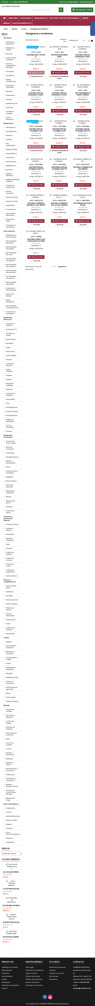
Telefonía (9, 838)
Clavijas (9, 359)
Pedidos (52, 970)
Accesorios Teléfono (10, 324)
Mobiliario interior (9, 764)
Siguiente (63, 266)
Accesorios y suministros (11, 226)
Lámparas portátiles (10, 384)
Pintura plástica (11, 604)
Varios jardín (11, 697)
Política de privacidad (33, 979)
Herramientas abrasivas (11, 242)
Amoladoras (10, 127)
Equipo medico (11, 820)
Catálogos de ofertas (10, 967)
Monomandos (11, 481)
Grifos (8, 467)
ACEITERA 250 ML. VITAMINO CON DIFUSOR (36, 131)
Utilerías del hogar (10, 799)
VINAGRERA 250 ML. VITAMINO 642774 (59, 168)
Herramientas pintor (11, 587)
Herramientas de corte (11, 254)
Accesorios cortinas (10, 710)
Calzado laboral (12, 524)
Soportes (9, 107)
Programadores (12, 411)
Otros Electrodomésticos (13, 833)
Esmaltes (9, 596)
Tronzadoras (11, 209)
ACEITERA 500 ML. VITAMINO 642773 (36, 168)
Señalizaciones (11, 103)
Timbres (9, 431)
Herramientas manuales (11, 647)
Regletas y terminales (10, 420)
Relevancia (77, 40)
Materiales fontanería (8, 436)
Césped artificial (12, 701)
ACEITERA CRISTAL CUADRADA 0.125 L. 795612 (83, 57)
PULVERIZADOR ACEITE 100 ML (83, 204)
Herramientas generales (11, 283)
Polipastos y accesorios (10, 186)
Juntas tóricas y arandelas (12, 472)
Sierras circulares (9, 192)
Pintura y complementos (10, 581)
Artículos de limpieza (10, 728)
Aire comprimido (10, 144)
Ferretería (13, 18)
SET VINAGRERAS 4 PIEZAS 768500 (82, 94)
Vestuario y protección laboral (64, 18)
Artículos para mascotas (11, 734)
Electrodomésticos (22, 23)
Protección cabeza (10, 559)
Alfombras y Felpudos (10, 716)
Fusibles (9, 375)
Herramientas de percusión (11, 271)
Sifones (8, 497)
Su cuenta (54, 961)
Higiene (9, 824)
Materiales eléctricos (8, 319)
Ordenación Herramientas (11, 289)
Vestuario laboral (9, 529)
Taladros (9, 135)
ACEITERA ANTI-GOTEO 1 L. (36, 56)
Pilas (7, 403)
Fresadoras (10, 157)
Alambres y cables (10, 49)
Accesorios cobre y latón (11, 442)
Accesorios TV (11, 329)
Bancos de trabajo (10, 295)
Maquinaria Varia (10, 220)
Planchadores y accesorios (12, 770)
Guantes (9, 548)
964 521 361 (23, 2)
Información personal (57, 967)
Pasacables (10, 399)
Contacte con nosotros (34, 985)
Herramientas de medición (11, 265)
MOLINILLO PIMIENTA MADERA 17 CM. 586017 (36, 204)
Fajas (8, 544)
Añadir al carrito (36, 73)
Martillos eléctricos (9, 175)
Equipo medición (9, 370)
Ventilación (10, 842)
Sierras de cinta (12, 201)
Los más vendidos (11, 859)
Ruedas (9, 99)
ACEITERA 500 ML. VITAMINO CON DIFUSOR (59, 131)
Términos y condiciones (34, 970)
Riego (8, 693)
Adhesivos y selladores (10, 43)
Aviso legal (29, 967)
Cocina (8, 749)
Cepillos (9, 139)
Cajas (8, 347)
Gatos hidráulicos (10, 301)
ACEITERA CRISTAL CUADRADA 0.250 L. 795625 (36, 95)
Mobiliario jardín (12, 677)
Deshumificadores (13, 816)
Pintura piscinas (12, 600)
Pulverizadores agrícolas (11, 688)
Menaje (6, 23)
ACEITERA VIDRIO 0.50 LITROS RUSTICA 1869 (36, 240)
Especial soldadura (10, 539)
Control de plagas (10, 722)
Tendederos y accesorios (11, 780)
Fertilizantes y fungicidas (11, 668)
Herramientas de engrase (11, 260)
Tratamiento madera (10, 629)
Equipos (9, 642)
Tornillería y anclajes (10, 112)
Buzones (9, 54)
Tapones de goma (10, 502)
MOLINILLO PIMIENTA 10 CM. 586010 (82, 168)
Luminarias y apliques (10, 394)
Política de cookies (32, 976)
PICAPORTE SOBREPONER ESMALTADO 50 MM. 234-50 (12, 937)
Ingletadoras (11, 165)
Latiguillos (9, 477)
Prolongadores (11, 415)
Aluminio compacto (10, 448)
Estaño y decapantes (10, 462)
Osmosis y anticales (10, 486)
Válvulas (9, 507)
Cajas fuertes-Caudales (11, 59)
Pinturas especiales (10, 615)
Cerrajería (10, 71)
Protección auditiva (10, 553)
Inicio (4, 34)
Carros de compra (10, 744)
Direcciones (53, 976)
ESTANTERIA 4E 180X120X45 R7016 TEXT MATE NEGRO (12, 905)
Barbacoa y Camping (10, 653)
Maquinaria (26, 18)
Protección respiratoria (10, 571)
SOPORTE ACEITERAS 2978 (59, 56)
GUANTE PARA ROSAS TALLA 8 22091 (12, 922)
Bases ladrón (11, 339)
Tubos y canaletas (10, 426)
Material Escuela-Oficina (12, 785)
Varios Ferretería (9, 118)
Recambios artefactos (10, 492)
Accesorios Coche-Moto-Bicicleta (11, 792)
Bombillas (9, 343)
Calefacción (10, 808)
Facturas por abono (56, 973)
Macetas (9, 673)
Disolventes (10, 634)
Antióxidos (10, 592)
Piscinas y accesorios (10, 682)
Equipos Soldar (11, 149)
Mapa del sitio (7, 970)
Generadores (11, 161)
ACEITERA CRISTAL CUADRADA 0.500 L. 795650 (59, 95)
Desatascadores (12, 457)
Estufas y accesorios (10, 754)
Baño (8, 739)
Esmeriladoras (11, 153)
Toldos (8, 663)
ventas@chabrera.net (82, 988)
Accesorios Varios (10, 334)
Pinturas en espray (10, 609)
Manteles (9, 759)
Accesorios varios (10, 512)
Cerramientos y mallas (12, 658)
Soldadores (10, 205)
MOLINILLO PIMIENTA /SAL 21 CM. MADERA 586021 (59, 205)
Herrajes (9, 91)
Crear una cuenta (86, 2)
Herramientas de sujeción (11, 277)
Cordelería (10, 75)
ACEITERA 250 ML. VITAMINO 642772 (82, 130)
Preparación (10, 620)
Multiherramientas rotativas (13, 180)
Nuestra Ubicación (32, 982)
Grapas (9, 379)
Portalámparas (11, 407)
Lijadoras (9, 170)
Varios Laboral (11, 576)
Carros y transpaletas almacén (11, 65)
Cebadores (10, 351)
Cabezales (10, 453)
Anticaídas (10, 534)
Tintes (8, 624)
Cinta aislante (11, 355)
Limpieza (9, 828)
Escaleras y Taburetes (10, 86)
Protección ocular (10, 565)
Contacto (5, 2)
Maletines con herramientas (11, 236)
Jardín (85, 18)
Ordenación (10, 95)
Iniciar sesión (73, 2)
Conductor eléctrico (10, 364)
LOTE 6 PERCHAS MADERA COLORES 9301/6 (12, 889)
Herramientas (40, 18)
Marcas (6, 848)
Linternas (9, 389)
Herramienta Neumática (11, 214)
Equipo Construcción (11, 80)
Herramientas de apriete (11, 248)
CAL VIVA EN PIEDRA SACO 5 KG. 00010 (12, 872)
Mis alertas (53, 979)
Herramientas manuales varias (12, 307)
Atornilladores (11, 131)
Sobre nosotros (31, 973)
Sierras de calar (12, 197)
